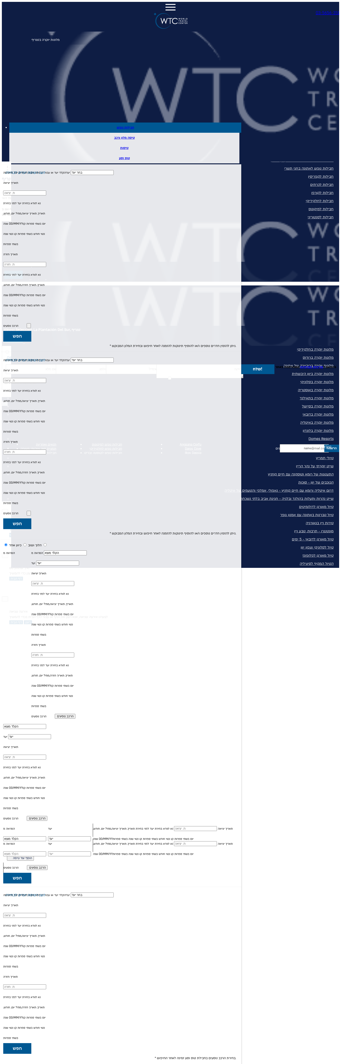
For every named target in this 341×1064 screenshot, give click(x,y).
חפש (17, 336)
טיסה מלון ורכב (124, 138)
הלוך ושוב (34, 545)
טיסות (124, 148)
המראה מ (37, 553)
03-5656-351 (327, 13)
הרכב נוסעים (10, 326)
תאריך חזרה (10, 254)
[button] (121, 173)
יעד (33, 563)
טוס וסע (124, 158)
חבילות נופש (125, 127)
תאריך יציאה (10, 183)
